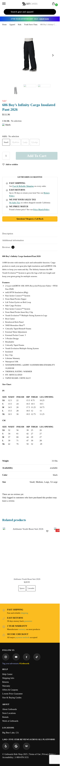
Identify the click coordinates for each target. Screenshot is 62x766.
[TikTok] (36, 656)
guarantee (28, 621)
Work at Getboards (10, 721)
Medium (15, 142)
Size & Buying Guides (11, 697)
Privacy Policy (48, 754)
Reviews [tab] (7, 247)
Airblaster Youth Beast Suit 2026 (27, 579)
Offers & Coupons (10, 690)
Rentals (5, 717)
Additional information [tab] (13, 240)
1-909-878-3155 (22, 757)
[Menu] (6, 3)
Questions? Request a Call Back (30, 219)
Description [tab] (7, 233)
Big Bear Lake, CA (10, 733)
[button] (54, 4)
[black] (6, 127)
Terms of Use (34, 754)
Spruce (22, 588)
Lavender (31, 588)
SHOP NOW (44, 19)
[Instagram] (5, 656)
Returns (5, 682)
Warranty (6, 686)
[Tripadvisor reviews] (26, 746)
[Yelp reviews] (5, 746)
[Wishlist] (47, 531)
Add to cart (36, 156)
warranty (22, 629)
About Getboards (9, 709)
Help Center (7, 674)
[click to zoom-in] (29, 55)
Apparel (12, 25)
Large (25, 142)
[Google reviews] (16, 746)
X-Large (34, 142)
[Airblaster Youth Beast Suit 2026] (27, 551)
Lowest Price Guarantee (12, 694)
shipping (24, 613)
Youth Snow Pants (30, 25)
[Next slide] (53, 55)
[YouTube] (16, 656)
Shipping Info (8, 678)
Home (4, 25)
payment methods (22, 637)
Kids (19, 25)
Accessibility (7, 757)
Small (6, 142)
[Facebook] (26, 656)
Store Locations (9, 713)
